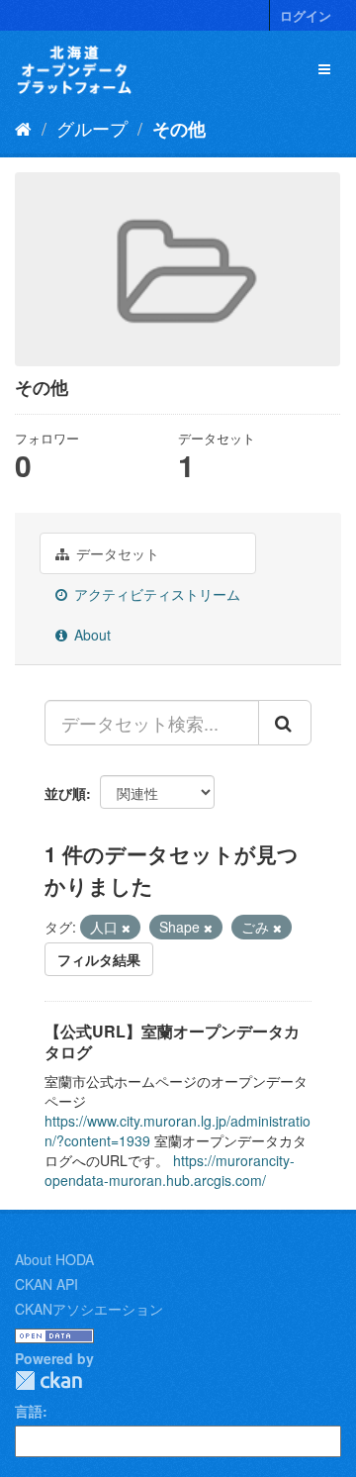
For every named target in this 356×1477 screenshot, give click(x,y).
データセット (115, 553)
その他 (179, 129)
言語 (29, 1411)
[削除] (126, 927)
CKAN (48, 1380)
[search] (285, 722)
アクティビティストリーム (155, 594)
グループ (92, 128)
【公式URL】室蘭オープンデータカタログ (172, 1041)
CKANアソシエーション (89, 1309)
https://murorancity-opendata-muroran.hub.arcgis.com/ (169, 1170)
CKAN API (46, 1284)
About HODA (54, 1259)
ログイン (305, 15)
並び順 (65, 793)
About (90, 634)
